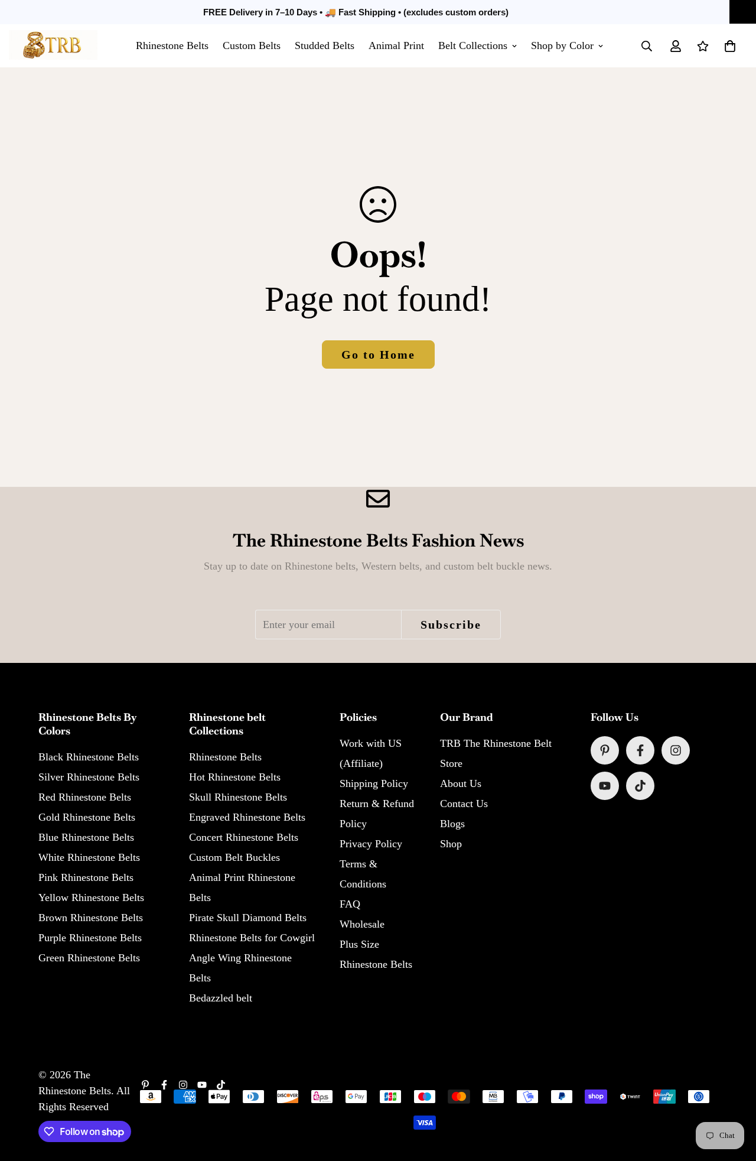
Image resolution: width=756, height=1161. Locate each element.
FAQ (350, 904)
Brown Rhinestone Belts (90, 917)
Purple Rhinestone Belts (90, 938)
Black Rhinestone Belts (88, 757)
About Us (460, 783)
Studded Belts (324, 45)
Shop (451, 844)
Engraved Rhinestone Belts (247, 817)
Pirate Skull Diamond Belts (248, 917)
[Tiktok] (640, 786)
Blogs (452, 824)
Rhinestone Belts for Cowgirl (252, 938)
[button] (730, 46)
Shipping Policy (374, 783)
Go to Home (378, 354)
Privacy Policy (371, 844)
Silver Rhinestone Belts (88, 777)
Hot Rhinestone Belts (235, 777)
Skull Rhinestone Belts (238, 797)
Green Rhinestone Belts (89, 958)
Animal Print (396, 45)
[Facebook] (640, 750)
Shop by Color (562, 45)
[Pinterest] (605, 750)
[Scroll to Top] (733, 1096)
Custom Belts (252, 45)
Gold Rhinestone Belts (86, 817)
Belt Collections (472, 45)
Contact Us (464, 803)
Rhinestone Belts (172, 45)
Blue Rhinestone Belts (86, 837)
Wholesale (362, 924)
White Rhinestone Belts (89, 857)
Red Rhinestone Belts (84, 797)
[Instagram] (676, 750)
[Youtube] (605, 786)
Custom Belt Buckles (234, 857)
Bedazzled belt (220, 998)
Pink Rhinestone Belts (85, 877)
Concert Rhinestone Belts (243, 837)
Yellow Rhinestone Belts (91, 897)
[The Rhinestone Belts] (53, 45)
